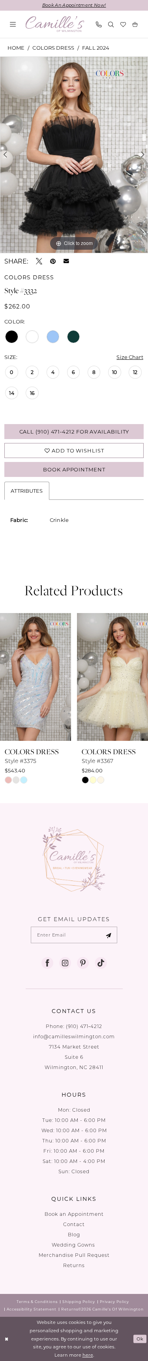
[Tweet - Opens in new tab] (39, 261)
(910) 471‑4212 (84, 1026)
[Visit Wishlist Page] (123, 24)
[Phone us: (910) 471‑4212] (99, 24)
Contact (74, 1224)
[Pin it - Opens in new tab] (53, 261)
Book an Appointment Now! (74, 5)
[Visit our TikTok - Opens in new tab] (101, 963)
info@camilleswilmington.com (74, 1036)
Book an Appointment (74, 1214)
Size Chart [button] (129, 356)
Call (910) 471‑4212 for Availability (74, 431)
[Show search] (111, 24)
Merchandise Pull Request (74, 1255)
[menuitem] (13, 24)
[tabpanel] (74, 155)
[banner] (55, 24)
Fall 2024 (95, 47)
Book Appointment (74, 469)
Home (16, 47)
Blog (74, 1235)
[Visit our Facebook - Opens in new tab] (47, 963)
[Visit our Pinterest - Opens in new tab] (83, 963)
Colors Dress (53, 47)
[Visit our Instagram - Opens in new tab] (65, 963)
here (87, 1355)
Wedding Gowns (74, 1245)
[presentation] (35, 677)
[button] (13, 24)
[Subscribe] (108, 935)
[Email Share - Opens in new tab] (66, 261)
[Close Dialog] (7, 1339)
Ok (140, 1339)
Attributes (27, 490)
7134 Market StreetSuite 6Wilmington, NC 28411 (74, 1057)
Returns (74, 1265)
